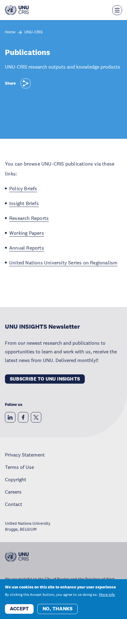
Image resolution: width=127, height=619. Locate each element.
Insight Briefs (24, 203)
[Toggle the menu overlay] (117, 10)
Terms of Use (19, 467)
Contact (13, 504)
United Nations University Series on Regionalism (63, 262)
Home (10, 32)
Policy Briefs (23, 188)
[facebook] (23, 417)
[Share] (26, 83)
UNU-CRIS (33, 32)
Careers (13, 492)
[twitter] (36, 417)
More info (107, 594)
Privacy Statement (25, 455)
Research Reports (29, 218)
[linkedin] (10, 417)
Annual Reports (26, 248)
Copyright (15, 479)
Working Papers (26, 233)
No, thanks (57, 608)
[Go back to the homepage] (17, 10)
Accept (19, 608)
